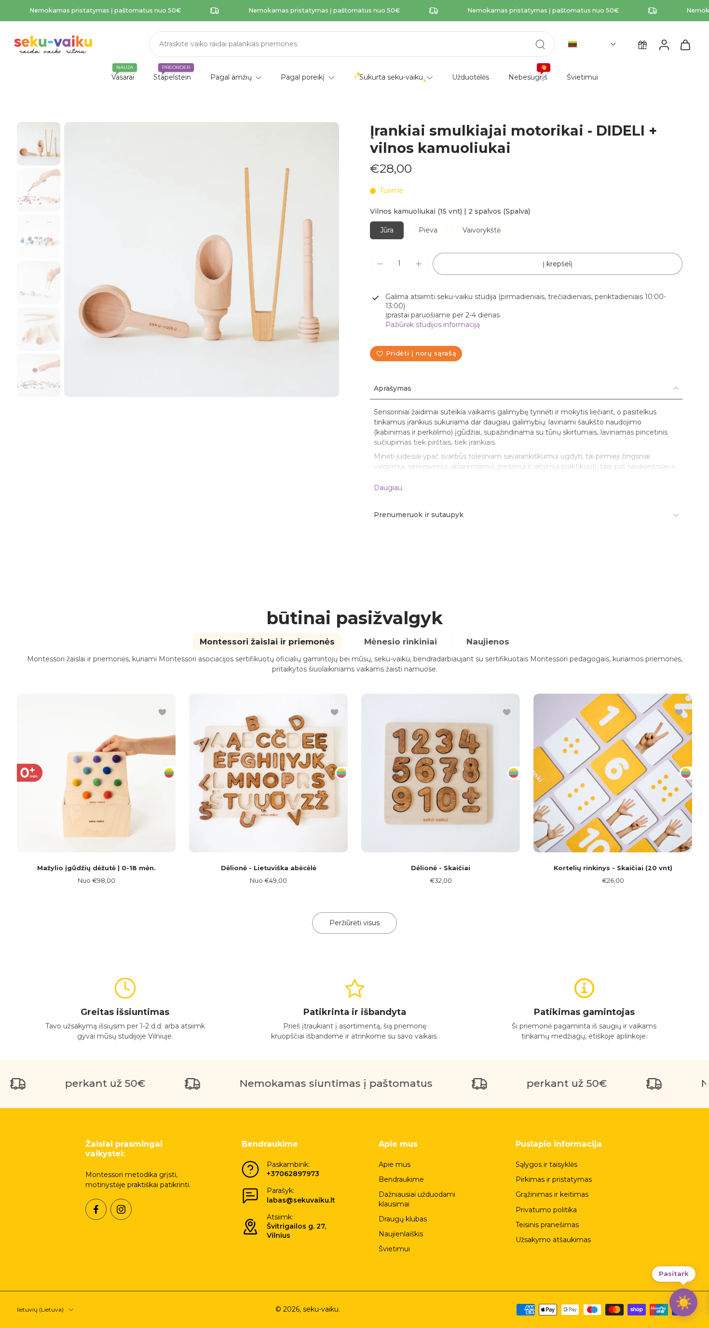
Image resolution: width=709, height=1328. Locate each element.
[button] (592, 44)
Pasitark (674, 1275)
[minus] (380, 264)
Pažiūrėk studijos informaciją (432, 324)
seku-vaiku (321, 1309)
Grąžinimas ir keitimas (552, 1194)
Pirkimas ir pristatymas (554, 1179)
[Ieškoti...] (540, 44)
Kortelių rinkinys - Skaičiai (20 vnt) (613, 868)
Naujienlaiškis (401, 1234)
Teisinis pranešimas (547, 1224)
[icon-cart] (684, 44)
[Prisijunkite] (663, 44)
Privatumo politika (546, 1209)
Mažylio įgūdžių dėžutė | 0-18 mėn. (96, 868)
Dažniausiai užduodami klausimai (417, 1199)
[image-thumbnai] (38, 143)
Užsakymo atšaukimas (553, 1239)
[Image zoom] (201, 259)
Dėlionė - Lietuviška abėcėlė (268, 868)
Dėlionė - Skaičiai (440, 868)
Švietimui (394, 1249)
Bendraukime (401, 1179)
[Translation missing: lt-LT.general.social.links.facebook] (96, 1209)
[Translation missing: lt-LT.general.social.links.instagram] (121, 1209)
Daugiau (388, 487)
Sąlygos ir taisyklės (546, 1164)
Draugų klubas (403, 1219)
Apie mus (394, 1164)
